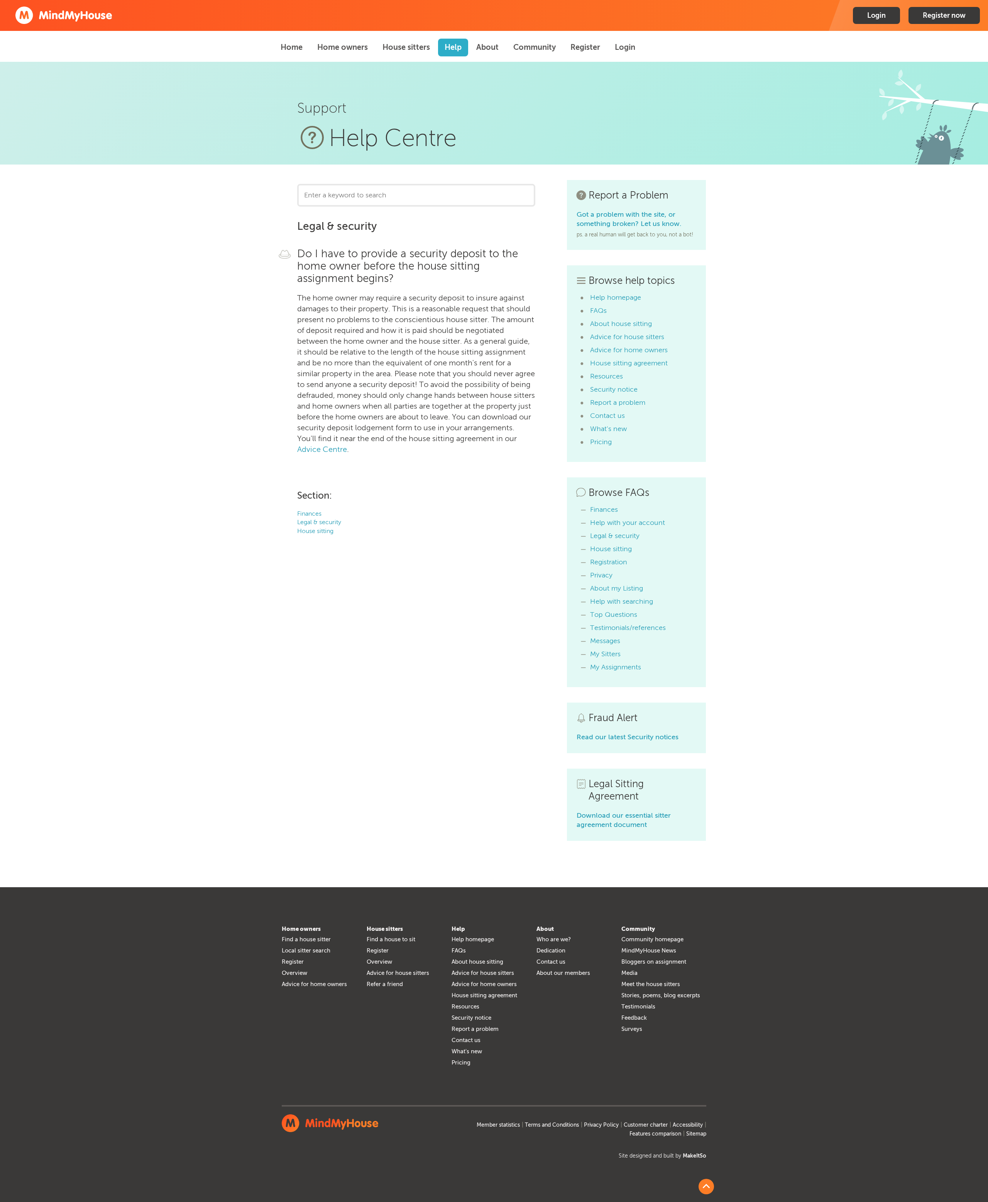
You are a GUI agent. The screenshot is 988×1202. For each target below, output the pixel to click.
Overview (294, 972)
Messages (605, 641)
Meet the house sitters (650, 984)
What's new (608, 428)
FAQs (598, 310)
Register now (944, 15)
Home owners (342, 47)
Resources (606, 376)
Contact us (607, 415)
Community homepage (652, 939)
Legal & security (319, 522)
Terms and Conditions (552, 1125)
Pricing (601, 442)
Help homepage (615, 297)
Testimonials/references (628, 627)
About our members (563, 972)
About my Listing (616, 588)
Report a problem (617, 402)
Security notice (614, 389)
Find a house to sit (391, 939)
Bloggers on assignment (653, 961)
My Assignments (615, 667)
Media (629, 972)
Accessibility (688, 1125)
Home (292, 47)
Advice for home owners (629, 350)
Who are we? (553, 939)
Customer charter (646, 1125)
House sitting (315, 531)
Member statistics (498, 1125)
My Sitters (605, 654)
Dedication (550, 950)
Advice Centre (322, 449)
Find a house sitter (306, 939)
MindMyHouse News (648, 950)
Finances (309, 513)
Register (585, 47)
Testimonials (638, 1006)
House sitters (406, 47)
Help (453, 47)
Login (876, 15)
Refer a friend (385, 984)
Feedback (634, 1017)
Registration (608, 562)
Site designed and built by (662, 1156)
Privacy (601, 575)
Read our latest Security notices (627, 737)
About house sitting (621, 323)
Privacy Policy (601, 1125)
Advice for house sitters (627, 337)
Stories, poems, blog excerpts (660, 995)
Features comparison (655, 1134)
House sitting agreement (629, 363)
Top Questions (613, 614)
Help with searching (621, 601)
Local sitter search (306, 950)
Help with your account (627, 522)
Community (534, 47)
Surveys (631, 1028)
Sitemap (696, 1134)
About (487, 47)
